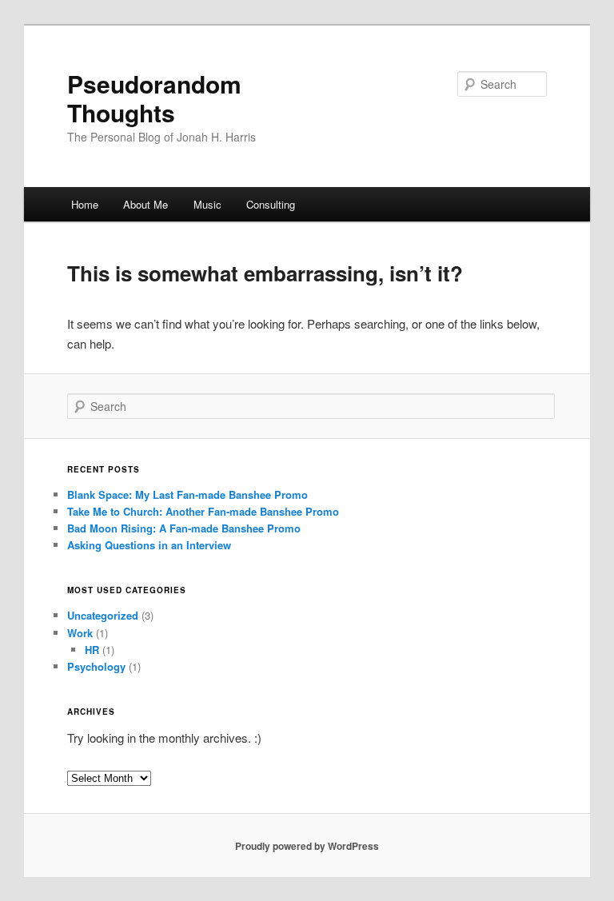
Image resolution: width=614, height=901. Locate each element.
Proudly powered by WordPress (307, 846)
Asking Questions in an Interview (149, 544)
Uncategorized (102, 615)
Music (207, 204)
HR (92, 649)
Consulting (270, 204)
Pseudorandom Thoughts (154, 98)
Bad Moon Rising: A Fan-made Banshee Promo (184, 528)
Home (84, 204)
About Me (145, 204)
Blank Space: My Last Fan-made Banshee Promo (187, 494)
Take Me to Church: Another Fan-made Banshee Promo (203, 511)
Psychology (96, 666)
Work (80, 632)
